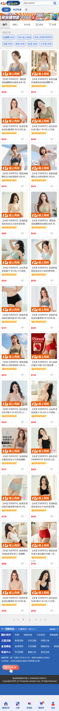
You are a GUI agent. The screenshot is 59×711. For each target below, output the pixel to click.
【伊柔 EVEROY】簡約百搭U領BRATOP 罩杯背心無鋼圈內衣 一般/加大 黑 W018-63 (44, 458)
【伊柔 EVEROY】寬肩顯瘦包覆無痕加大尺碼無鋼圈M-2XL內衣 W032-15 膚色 (15, 458)
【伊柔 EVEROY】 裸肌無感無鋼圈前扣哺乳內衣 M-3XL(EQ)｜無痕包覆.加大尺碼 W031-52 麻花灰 (15, 80)
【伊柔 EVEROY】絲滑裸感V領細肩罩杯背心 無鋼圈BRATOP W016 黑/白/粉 (15, 552)
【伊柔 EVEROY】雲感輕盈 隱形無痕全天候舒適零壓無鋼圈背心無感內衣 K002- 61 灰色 (44, 269)
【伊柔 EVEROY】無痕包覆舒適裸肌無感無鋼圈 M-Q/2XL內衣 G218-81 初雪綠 (44, 80)
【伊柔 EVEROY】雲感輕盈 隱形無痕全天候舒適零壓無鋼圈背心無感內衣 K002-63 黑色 (44, 505)
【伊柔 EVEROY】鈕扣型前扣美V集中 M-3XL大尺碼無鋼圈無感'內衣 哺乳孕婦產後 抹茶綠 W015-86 (44, 128)
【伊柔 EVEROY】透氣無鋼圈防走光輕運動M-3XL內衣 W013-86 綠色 (15, 363)
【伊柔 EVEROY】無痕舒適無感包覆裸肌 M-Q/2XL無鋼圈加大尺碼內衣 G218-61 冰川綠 (15, 128)
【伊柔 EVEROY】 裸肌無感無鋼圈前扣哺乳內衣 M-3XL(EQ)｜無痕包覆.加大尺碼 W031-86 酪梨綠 (44, 222)
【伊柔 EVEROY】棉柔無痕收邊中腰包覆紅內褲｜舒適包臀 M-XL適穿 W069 (44, 552)
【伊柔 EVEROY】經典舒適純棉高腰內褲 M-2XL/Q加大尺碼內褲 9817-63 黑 (15, 316)
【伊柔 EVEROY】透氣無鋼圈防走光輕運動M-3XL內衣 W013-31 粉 (44, 175)
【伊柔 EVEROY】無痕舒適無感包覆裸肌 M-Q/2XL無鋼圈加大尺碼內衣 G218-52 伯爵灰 (44, 316)
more (53, 629)
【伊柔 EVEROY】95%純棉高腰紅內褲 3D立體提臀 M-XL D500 (44, 363)
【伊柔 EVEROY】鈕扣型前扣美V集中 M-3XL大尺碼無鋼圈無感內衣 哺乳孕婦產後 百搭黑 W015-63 (44, 599)
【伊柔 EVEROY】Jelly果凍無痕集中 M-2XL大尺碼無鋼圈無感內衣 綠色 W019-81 (15, 269)
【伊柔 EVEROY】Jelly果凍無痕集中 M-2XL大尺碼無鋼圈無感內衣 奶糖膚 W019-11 (44, 410)
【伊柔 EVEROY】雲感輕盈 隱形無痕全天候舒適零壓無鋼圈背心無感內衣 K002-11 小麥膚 (15, 222)
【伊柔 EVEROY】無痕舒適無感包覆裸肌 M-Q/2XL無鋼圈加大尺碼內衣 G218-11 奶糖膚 (15, 599)
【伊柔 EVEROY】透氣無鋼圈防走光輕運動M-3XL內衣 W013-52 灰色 (15, 175)
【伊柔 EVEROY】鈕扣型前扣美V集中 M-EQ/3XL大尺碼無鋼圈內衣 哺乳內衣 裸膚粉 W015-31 (15, 410)
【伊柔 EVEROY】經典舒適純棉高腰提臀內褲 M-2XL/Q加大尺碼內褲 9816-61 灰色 (15, 505)
